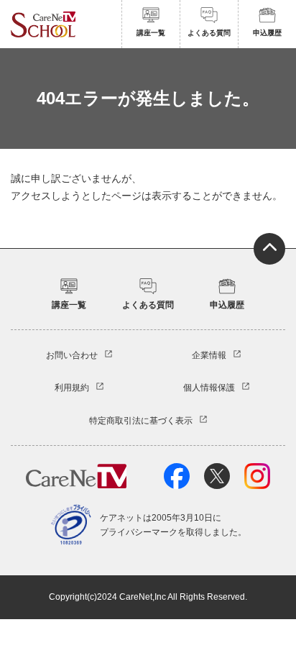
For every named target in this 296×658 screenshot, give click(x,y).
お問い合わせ (72, 355)
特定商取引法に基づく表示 (141, 421)
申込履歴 (267, 33)
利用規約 (72, 388)
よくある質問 (209, 33)
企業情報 (209, 355)
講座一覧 (151, 33)
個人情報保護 (209, 388)
